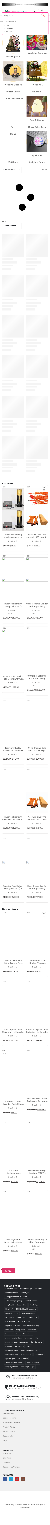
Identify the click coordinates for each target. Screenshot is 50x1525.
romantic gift (26, 1354)
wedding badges (28, 1367)
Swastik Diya (23, 1358)
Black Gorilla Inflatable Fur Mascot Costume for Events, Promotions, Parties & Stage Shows (37, 1102)
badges (38, 1288)
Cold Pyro (24, 1293)
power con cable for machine (16, 1342)
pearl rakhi (32, 1330)
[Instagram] (23, 1479)
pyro (7, 25)
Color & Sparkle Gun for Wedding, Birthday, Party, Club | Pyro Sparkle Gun (37, 607)
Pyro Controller (36, 1342)
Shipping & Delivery (11, 1422)
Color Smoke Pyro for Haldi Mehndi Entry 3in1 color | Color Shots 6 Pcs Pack (13, 680)
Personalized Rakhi (12, 1334)
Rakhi (29, 1346)
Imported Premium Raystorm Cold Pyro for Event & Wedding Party (13, 819)
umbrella (37, 91)
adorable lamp (11, 1288)
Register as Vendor (11, 1467)
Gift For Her (9, 1317)
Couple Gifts (22, 1305)
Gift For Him (21, 1317)
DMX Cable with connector (26, 1309)
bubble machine (11, 1293)
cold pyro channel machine (16, 1297)
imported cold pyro (12, 1325)
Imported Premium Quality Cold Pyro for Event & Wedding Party (13, 606)
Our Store (7, 1458)
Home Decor (10, 1321)
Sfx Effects (13, 162)
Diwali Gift (9, 1309)
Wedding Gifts (13, 56)
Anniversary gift (26, 1288)
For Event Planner (12, 1313)
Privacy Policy (9, 1427)
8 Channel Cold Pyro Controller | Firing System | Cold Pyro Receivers (37, 680)
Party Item (9, 1330)
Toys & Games (37, 120)
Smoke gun (39, 1354)
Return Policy (8, 1436)
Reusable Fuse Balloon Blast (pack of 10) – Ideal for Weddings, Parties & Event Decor (13, 890)
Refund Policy (9, 1431)
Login (5, 1440)
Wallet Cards (13, 91)
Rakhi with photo (11, 1350)
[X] (11, 1479)
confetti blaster (31, 1301)
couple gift (9, 1305)
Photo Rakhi (27, 1334)
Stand (13, 134)
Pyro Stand (19, 1346)
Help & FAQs (8, 1413)
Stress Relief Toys (37, 127)
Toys (13, 127)
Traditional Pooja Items (14, 1363)
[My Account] (35, 12)
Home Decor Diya (24, 1321)
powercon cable (31, 1338)
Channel (9, 28)
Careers (6, 1462)
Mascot (9, 31)
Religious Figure (37, 162)
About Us (7, 1453)
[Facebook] (5, 1479)
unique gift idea (11, 1367)
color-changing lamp (13, 1301)
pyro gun (8, 1346)
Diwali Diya (34, 1305)
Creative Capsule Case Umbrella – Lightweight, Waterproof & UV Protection (37, 1033)
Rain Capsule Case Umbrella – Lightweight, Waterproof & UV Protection (13, 1033)
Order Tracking (9, 1418)
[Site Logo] (16, 12)
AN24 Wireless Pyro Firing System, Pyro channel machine (13, 963)
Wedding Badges (13, 84)
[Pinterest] (17, 1479)
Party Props (20, 1330)
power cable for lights (13, 1338)
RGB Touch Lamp (11, 1354)
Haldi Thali (33, 1317)
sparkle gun (10, 1358)
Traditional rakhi (33, 1363)
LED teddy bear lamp (31, 1325)
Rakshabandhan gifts (29, 1350)
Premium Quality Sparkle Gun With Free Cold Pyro (13, 751)
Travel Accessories (13, 98)
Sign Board (37, 155)
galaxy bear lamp (28, 1313)
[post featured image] (13, 43)
